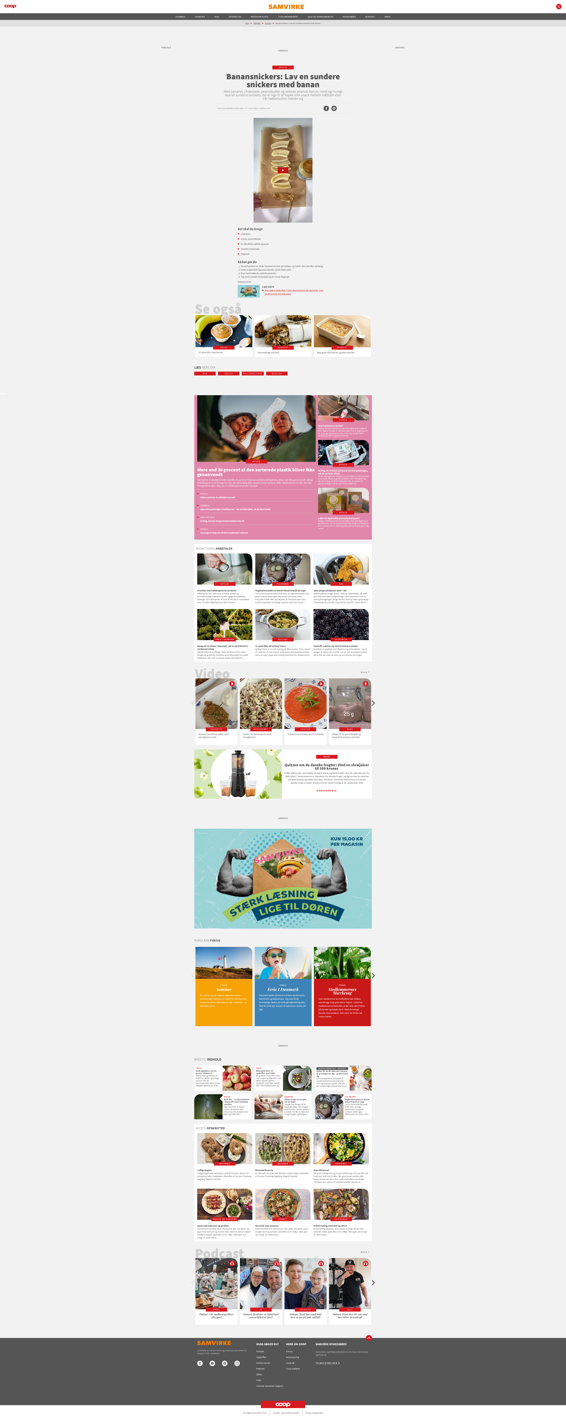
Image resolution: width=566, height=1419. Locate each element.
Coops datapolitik (314, 1412)
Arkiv (387, 16)
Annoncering (292, 1357)
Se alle (364, 672)
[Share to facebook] (326, 108)
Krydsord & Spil (260, 16)
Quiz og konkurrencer (320, 16)
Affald (204, 493)
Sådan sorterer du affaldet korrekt (217, 497)
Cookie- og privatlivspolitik (286, 1412)
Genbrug (205, 505)
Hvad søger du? (267, 1344)
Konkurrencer (263, 1362)
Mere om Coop (296, 1344)
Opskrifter (235, 16)
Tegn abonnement (288, 16)
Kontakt (370, 16)
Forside (260, 1351)
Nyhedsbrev (349, 16)
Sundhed (200, 16)
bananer (277, 373)
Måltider (257, 23)
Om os (289, 1351)
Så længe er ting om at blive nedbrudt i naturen (224, 532)
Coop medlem (293, 1368)
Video (259, 1374)
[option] (223, 336)
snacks (283, 67)
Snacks (268, 23)
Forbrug (180, 16)
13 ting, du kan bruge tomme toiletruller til (222, 520)
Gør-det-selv (207, 517)
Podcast (260, 1368)
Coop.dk (290, 1362)
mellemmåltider (252, 373)
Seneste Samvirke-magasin (269, 1385)
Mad (216, 16)
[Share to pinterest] (334, 108)
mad (205, 373)
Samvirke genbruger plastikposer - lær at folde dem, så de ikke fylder (235, 509)
